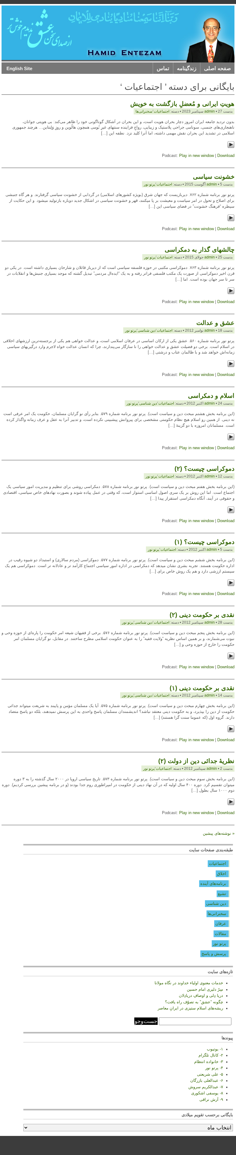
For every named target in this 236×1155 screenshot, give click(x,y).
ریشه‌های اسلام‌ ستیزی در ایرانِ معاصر (190, 1008)
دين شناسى (146, 330)
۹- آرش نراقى (211, 1099)
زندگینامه (186, 68)
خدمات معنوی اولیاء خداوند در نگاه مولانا (189, 983)
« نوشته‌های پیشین (218, 833)
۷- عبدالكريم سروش (205, 1087)
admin (209, 111)
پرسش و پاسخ (214, 954)
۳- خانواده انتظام (208, 1062)
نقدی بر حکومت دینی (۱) (202, 688)
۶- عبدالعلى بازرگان (206, 1080)
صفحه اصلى (217, 68)
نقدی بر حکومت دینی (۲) (202, 614)
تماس (163, 68)
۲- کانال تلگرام (211, 1055)
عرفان (220, 923)
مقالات (220, 934)
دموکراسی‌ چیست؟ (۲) (204, 468)
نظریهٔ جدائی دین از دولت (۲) (196, 760)
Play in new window (196, 156)
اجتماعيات (161, 111)
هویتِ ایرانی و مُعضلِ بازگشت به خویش (182, 103)
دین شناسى (216, 903)
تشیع (222, 894)
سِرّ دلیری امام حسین (205, 989)
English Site (19, 68)
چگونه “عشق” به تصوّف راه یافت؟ (194, 1002)
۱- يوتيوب (215, 1049)
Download (225, 156)
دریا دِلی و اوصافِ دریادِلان (201, 995)
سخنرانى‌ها (144, 111)
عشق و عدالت (215, 322)
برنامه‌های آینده (213, 883)
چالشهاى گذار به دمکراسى (199, 249)
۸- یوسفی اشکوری (207, 1093)
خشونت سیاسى (213, 176)
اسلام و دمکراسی (211, 395)
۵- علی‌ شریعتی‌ (210, 1074)
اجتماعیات (217, 863)
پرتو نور (149, 184)
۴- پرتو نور (214, 1068)
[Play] (230, 147)
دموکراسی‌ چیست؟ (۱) (204, 541)
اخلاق (221, 874)
